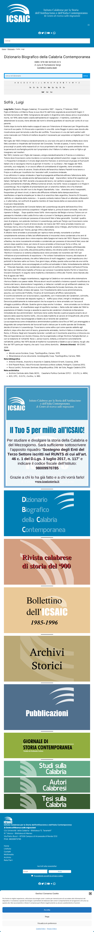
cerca (85, 76)
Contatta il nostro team (47, 68)
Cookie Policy (41, 929)
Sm (45, 87)
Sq (56, 87)
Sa (30, 87)
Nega (47, 917)
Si (41, 87)
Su (64, 87)
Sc (34, 87)
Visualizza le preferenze (47, 923)
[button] (90, 893)
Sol (47, 92)
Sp (53, 87)
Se (37, 87)
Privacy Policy (52, 929)
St (60, 87)
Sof (43, 92)
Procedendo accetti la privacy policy (48, 876)
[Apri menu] (88, 24)
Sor (51, 92)
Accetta (47, 910)
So (49, 87)
